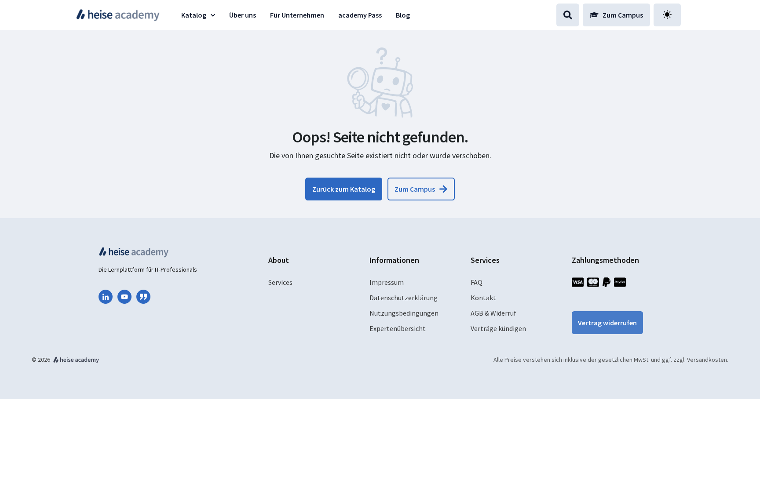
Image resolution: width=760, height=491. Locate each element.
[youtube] (124, 297)
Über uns (242, 15)
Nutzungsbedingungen (403, 313)
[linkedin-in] (106, 297)
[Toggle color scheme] (667, 15)
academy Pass (360, 15)
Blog (403, 15)
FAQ (476, 282)
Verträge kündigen (498, 328)
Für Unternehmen (297, 15)
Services (280, 282)
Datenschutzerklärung (403, 297)
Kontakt (483, 297)
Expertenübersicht (397, 328)
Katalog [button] (193, 15)
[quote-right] (143, 297)
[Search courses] (567, 15)
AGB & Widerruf (493, 313)
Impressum (386, 282)
